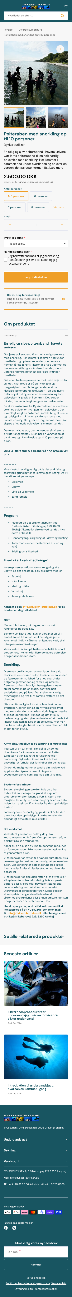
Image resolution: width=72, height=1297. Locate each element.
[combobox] (36, 15)
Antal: (7, 216)
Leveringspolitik (23, 1289)
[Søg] (63, 15)
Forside (8, 29)
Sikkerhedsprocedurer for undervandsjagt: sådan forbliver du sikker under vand (33, 1015)
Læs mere (56, 168)
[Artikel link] (36, 994)
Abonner (36, 1264)
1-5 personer (18, 197)
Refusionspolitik (36, 1277)
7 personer (17, 209)
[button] (5, 6)
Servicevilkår (58, 1283)
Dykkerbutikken (28, 1127)
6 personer (43, 197)
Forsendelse (21, 182)
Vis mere (59, 207)
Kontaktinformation (46, 1289)
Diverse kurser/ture (30, 29)
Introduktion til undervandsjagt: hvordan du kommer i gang (31, 1087)
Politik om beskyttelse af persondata (28, 1283)
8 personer (40, 209)
